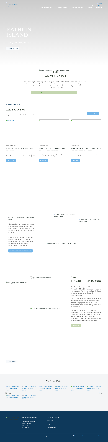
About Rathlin (63, 7)
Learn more (76, 325)
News (90, 7)
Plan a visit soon (13, 48)
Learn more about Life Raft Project (20, 250)
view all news (93, 113)
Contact (99, 7)
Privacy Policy (36, 436)
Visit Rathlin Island (46, 7)
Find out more (37, 92)
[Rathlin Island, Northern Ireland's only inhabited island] (13, 7)
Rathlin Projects (77, 7)
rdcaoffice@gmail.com (29, 417)
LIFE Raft (50, 420)
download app (12, 361)
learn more (11, 192)
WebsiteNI (49, 436)
